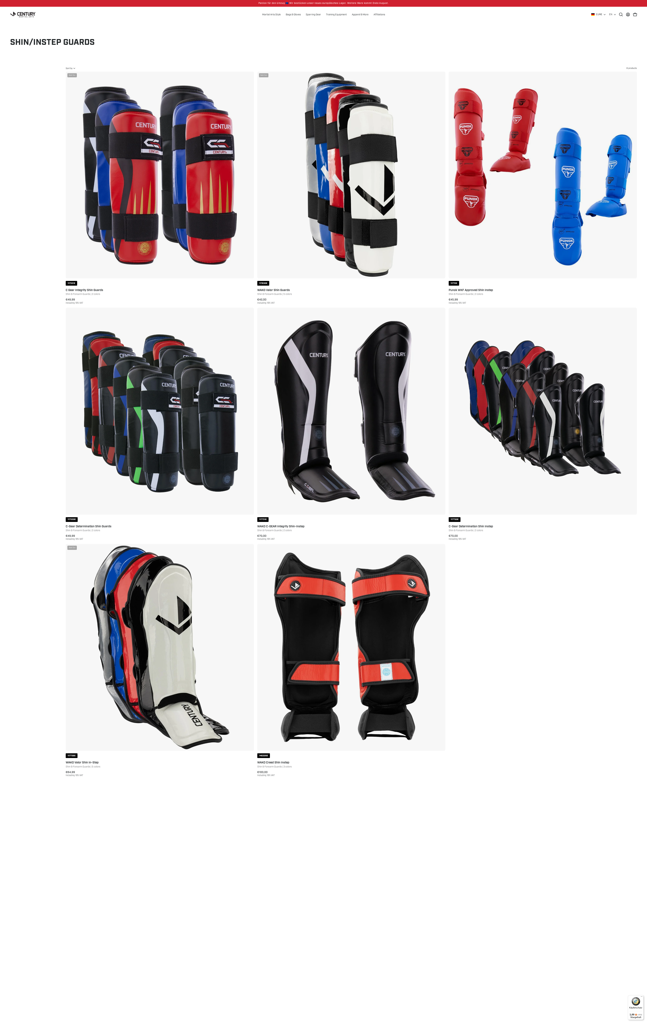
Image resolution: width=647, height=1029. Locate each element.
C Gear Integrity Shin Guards (84, 290)
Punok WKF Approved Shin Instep (471, 290)
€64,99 (74, 774)
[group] (323, 3)
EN (610, 14)
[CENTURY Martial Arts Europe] (22, 14)
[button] (360, 14)
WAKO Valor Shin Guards (273, 290)
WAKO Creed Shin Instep (273, 762)
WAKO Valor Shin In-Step (82, 762)
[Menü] (642, 997)
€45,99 (457, 301)
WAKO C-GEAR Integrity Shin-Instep (280, 526)
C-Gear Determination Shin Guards (88, 526)
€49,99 (74, 301)
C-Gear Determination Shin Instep (471, 526)
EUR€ (599, 14)
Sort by (69, 68)
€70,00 (266, 537)
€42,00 (266, 301)
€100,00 (266, 774)
